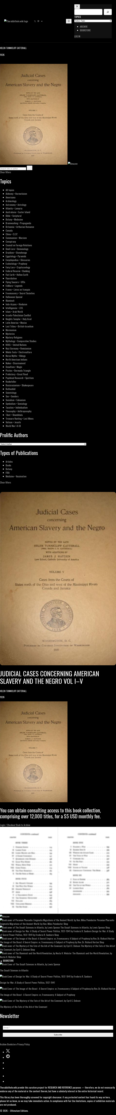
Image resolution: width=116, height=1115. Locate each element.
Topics (77, 17)
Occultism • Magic (14, 367)
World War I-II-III (13, 426)
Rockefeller (11, 381)
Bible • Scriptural (14, 216)
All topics (10, 190)
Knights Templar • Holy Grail (19, 319)
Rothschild (10, 389)
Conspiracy (11, 241)
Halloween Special (14, 297)
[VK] (8, 62)
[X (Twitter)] (5, 62)
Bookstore (12, 1044)
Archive (3, 1044)
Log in (77, 36)
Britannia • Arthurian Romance (20, 227)
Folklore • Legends (14, 285)
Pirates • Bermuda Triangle (18, 370)
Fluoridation (11, 278)
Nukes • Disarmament (16, 363)
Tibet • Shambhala (14, 415)
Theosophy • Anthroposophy (18, 411)
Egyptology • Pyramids (16, 256)
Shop (66, 924)
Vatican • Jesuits (13, 422)
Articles (9, 461)
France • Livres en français (18, 289)
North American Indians (16, 359)
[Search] (108, 12)
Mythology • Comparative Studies (21, 341)
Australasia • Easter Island (18, 212)
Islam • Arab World (14, 311)
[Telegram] (11, 62)
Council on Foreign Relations (19, 245)
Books (8, 465)
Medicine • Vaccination (16, 476)
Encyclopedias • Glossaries (18, 260)
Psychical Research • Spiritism (20, 378)
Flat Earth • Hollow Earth (17, 274)
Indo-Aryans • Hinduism (16, 304)
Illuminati (10, 300)
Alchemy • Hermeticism (16, 193)
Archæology (11, 201)
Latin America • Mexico (16, 322)
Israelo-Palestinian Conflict (18, 315)
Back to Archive (23, 825)
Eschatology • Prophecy (16, 263)
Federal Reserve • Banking (18, 271)
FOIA (7, 472)
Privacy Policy (23, 1044)
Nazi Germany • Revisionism (18, 348)
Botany (9, 469)
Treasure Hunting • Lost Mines (20, 418)
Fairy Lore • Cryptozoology (18, 267)
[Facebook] (1, 62)
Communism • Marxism (16, 238)
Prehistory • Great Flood (17, 374)
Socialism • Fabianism (16, 400)
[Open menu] (69, 21)
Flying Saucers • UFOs (15, 282)
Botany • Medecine (14, 219)
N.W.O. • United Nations (16, 345)
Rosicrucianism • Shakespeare (20, 385)
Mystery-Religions (14, 337)
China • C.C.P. (12, 234)
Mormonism (11, 330)
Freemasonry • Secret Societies (20, 293)
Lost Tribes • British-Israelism (19, 326)
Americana (10, 197)
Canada (9, 230)
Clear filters (5, 172)
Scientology (11, 392)
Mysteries (10, 333)
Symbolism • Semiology (16, 403)
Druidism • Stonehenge (16, 252)
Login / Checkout (8, 825)
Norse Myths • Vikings (16, 356)
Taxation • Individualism (17, 407)
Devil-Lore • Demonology (17, 249)
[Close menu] (77, 6)
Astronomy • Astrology (16, 204)
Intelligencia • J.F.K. (14, 308)
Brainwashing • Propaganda (18, 223)
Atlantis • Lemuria (14, 208)
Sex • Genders (12, 396)
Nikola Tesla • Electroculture (19, 352)
